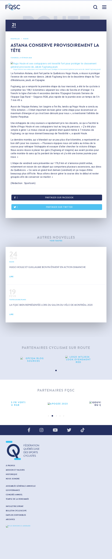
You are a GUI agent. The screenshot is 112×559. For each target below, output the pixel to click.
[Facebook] (29, 430)
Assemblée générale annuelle (21, 486)
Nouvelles (15, 39)
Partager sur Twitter (59, 207)
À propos (10, 465)
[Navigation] (104, 7)
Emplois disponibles (16, 515)
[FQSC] (13, 7)
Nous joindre (13, 478)
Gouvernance (13, 490)
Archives (10, 519)
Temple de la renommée (17, 499)
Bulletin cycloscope (16, 510)
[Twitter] (69, 430)
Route (26, 39)
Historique (11, 474)
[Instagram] (41, 430)
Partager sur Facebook (59, 197)
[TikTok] (82, 430)
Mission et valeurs (15, 470)
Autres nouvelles (56, 237)
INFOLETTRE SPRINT (14, 506)
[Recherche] (95, 7)
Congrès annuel (14, 494)
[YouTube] (55, 430)
